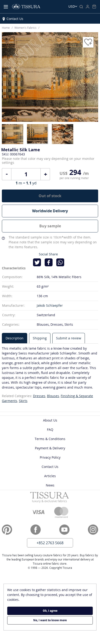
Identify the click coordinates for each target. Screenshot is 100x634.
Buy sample (50, 225)
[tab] (14, 338)
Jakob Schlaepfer (50, 305)
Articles (50, 476)
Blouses (53, 396)
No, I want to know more (50, 620)
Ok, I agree (50, 611)
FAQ (50, 429)
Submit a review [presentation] (68, 338)
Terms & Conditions (50, 439)
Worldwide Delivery (50, 210)
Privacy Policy (50, 457)
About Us (50, 420)
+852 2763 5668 (50, 542)
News (50, 485)
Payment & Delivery (50, 448)
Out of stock (50, 195)
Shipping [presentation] (40, 338)
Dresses (39, 396)
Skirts (23, 401)
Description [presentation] (14, 338)
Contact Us (15, 18)
